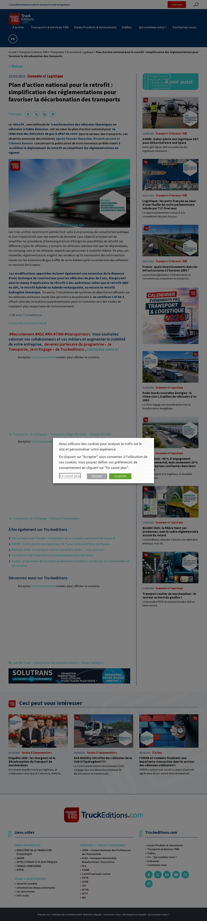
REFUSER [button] (97, 476)
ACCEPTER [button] (120, 476)
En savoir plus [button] (70, 476)
